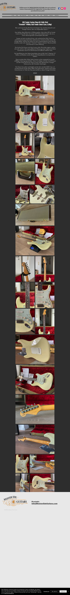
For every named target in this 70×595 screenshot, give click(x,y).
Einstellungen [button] (46, 591)
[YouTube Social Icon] (62, 8)
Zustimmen (63, 591)
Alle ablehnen (55, 591)
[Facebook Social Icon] (59, 8)
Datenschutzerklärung (9, 593)
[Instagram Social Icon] (65, 8)
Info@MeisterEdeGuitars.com (44, 503)
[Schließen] (68, 591)
